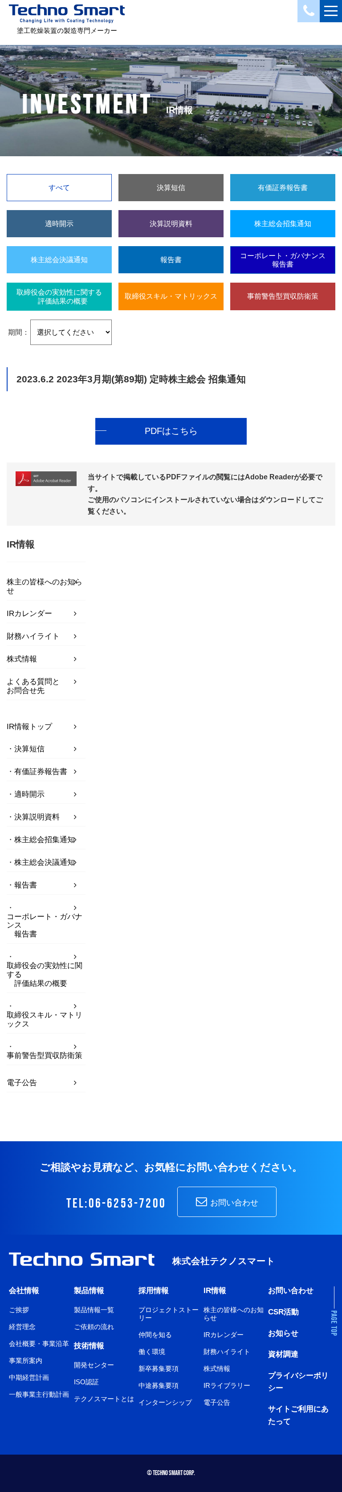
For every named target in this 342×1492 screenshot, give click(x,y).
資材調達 (283, 1354)
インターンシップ (165, 1402)
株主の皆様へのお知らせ (44, 586)
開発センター (94, 1365)
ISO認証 (86, 1382)
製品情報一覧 (94, 1310)
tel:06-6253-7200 (116, 1204)
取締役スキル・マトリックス (44, 1019)
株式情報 (22, 659)
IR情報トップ (29, 726)
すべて (59, 187)
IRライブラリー (227, 1385)
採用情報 (153, 1290)
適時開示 (29, 794)
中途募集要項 (158, 1385)
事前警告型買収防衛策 (44, 1055)
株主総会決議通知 (44, 862)
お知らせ (283, 1333)
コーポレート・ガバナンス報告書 (283, 260)
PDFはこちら (171, 431)
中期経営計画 (29, 1377)
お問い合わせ (233, 1202)
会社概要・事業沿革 (39, 1343)
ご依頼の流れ (94, 1326)
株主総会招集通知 (44, 839)
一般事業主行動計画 (39, 1394)
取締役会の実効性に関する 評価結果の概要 (44, 974)
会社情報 (24, 1290)
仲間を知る (155, 1334)
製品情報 (89, 1290)
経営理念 (22, 1326)
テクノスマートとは (104, 1399)
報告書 (25, 885)
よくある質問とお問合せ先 (33, 686)
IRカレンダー (29, 613)
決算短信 (29, 749)
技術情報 (89, 1345)
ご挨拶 (19, 1310)
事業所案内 (25, 1360)
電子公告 (22, 1082)
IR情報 (215, 1290)
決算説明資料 (37, 817)
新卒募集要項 (158, 1368)
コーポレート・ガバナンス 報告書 (44, 925)
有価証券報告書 (40, 771)
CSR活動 (283, 1311)
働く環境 (151, 1351)
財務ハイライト (33, 636)
